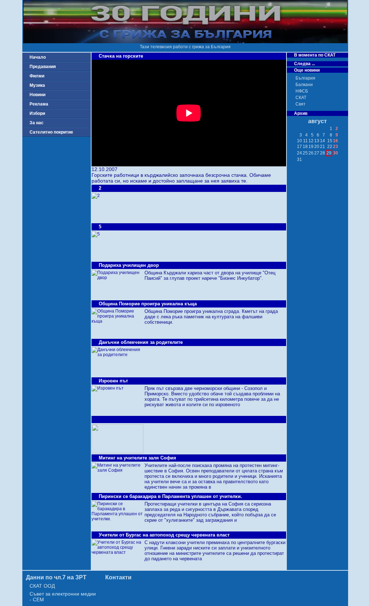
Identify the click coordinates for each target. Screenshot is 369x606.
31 (299, 159)
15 (329, 140)
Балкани (304, 84)
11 (305, 140)
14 (322, 140)
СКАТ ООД (42, 586)
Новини (37, 94)
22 (329, 146)
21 (322, 146)
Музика (37, 85)
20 (316, 146)
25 (305, 153)
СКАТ (300, 97)
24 (299, 153)
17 (299, 146)
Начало (38, 57)
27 (316, 153)
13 (316, 140)
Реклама (39, 104)
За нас (37, 122)
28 (322, 153)
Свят (300, 104)
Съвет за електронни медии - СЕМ (63, 596)
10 (299, 140)
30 (335, 153)
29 (329, 153)
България (305, 78)
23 (335, 146)
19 (311, 146)
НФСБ (301, 91)
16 (335, 140)
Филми (37, 75)
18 (305, 146)
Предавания (43, 66)
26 (311, 153)
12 (311, 140)
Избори (37, 113)
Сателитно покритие (51, 132)
